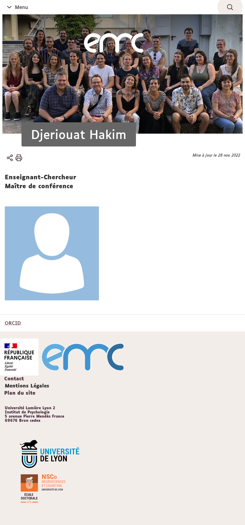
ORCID (13, 323)
